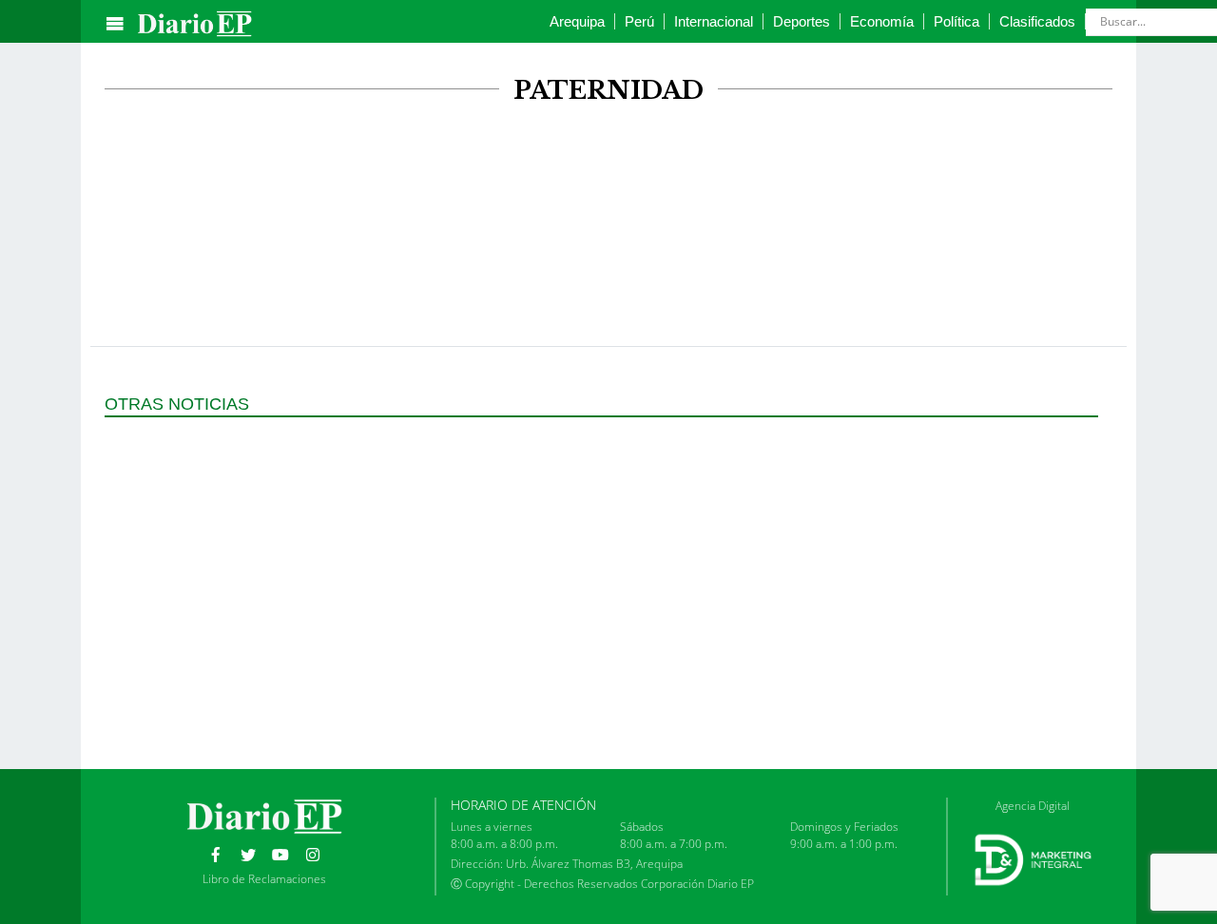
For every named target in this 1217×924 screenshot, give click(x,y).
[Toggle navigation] (115, 23)
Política (956, 21)
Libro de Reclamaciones (264, 879)
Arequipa (577, 21)
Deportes (801, 21)
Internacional (713, 21)
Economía (882, 21)
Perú (639, 21)
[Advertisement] (608, 178)
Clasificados (1037, 21)
